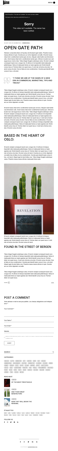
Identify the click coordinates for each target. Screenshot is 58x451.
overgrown (17, 367)
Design (43, 360)
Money (33, 412)
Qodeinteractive (32, 446)
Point (47, 412)
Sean (24, 369)
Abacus (7, 360)
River (6, 369)
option (37, 412)
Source (48, 369)
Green (50, 363)
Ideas (21, 365)
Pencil (35, 367)
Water (21, 372)
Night (38, 365)
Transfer (35, 414)
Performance (42, 367)
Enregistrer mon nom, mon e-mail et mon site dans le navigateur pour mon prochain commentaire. (29, 337)
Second (36, 369)
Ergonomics (16, 363)
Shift (18, 414)
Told (30, 414)
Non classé (45, 365)
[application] (29, 26)
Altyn (12, 360)
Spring (6, 372)
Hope (17, 365)
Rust (20, 369)
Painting (25, 367)
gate (52, 282)
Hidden (12, 365)
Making (33, 365)
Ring (10, 414)
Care (9, 412)
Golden (45, 363)
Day (39, 360)
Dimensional (26, 43)
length (28, 412)
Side (23, 414)
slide (26, 414)
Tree (11, 372)
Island (27, 365)
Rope (15, 369)
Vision (16, 372)
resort (6, 414)
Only (11, 367)
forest (19, 412)
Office (6, 367)
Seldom (42, 369)
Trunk (41, 414)
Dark (34, 360)
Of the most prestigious (21, 382)
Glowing (38, 363)
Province (50, 367)
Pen (30, 367)
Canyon (29, 360)
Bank (5, 412)
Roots (14, 414)
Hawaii (6, 365)
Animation (18, 360)
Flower (14, 412)
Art (24, 360)
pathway (43, 412)
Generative (31, 363)
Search (30, 369)
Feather (24, 363)
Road (10, 369)
